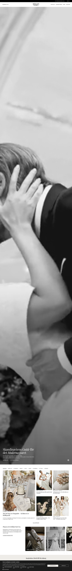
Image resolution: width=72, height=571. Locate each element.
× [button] (70, 561)
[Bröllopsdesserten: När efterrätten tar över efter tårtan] (61, 482)
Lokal (25, 468)
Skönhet (46, 468)
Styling (41, 468)
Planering (35, 468)
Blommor (16, 468)
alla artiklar (36, 522)
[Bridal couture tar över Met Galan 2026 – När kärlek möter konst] (61, 508)
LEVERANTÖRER (14, 460)
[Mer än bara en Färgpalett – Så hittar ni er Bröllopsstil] (19, 495)
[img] (36, 4)
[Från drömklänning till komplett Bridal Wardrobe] (44, 482)
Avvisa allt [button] (64, 565)
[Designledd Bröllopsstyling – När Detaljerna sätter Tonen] (44, 508)
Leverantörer (59, 4)
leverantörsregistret (8, 535)
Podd (64, 4)
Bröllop (10, 468)
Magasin (68, 4)
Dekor (21, 468)
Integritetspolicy (22, 565)
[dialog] (36, 565)
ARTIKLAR (5, 460)
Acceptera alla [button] (53, 565)
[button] (64, 553)
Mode (30, 468)
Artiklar (53, 4)
